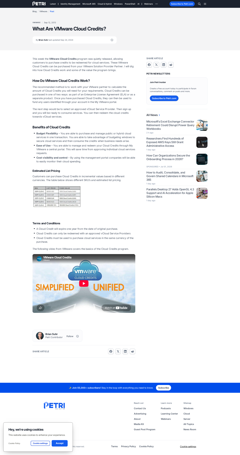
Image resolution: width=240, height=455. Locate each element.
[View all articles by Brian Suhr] (40, 336)
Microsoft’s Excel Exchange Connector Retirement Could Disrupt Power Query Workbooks (170, 125)
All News (152, 115)
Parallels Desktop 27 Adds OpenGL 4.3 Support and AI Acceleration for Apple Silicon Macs (170, 193)
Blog (34, 11)
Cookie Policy (14, 443)
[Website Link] (112, 40)
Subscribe (163, 387)
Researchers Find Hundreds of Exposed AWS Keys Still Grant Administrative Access (165, 142)
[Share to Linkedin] (125, 351)
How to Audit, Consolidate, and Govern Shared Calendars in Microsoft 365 (169, 176)
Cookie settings (188, 446)
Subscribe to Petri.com (182, 4)
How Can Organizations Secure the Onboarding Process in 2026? (168, 157)
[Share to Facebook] (111, 351)
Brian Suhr (54, 40)
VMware (43, 11)
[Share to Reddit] (132, 351)
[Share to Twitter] (118, 351)
